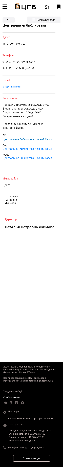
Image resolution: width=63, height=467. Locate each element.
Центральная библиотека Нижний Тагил (27, 148)
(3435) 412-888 (16, 447)
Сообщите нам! (11, 397)
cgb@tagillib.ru (11, 86)
